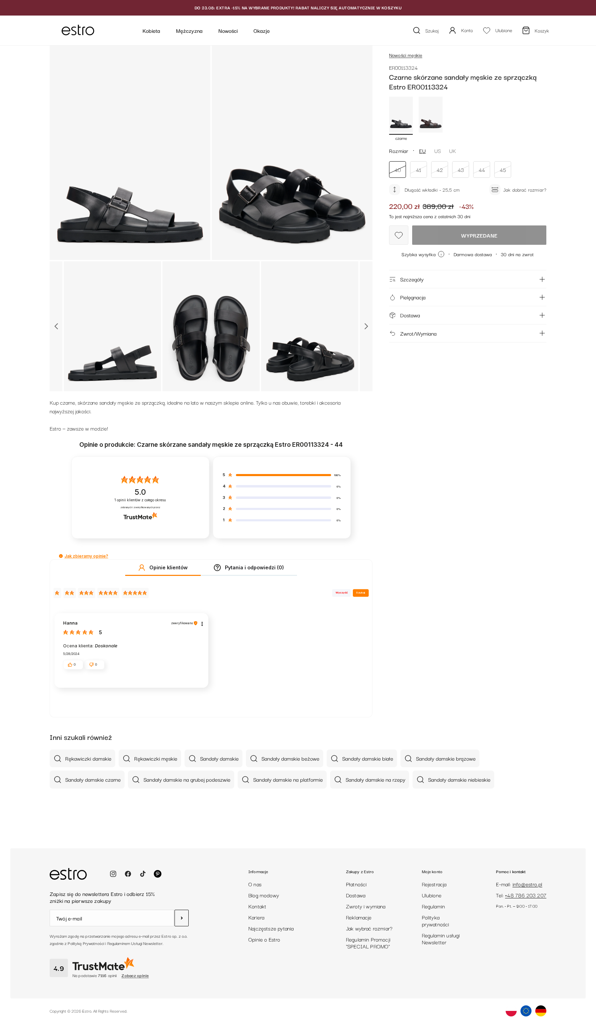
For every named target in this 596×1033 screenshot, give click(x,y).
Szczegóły (412, 279)
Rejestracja (434, 884)
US (437, 150)
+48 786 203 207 (525, 895)
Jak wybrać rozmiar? (369, 928)
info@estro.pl (527, 884)
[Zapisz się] (182, 918)
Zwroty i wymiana (366, 906)
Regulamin (433, 906)
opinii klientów (140, 500)
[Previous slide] (56, 326)
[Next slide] (366, 326)
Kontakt (257, 906)
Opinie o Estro (264, 939)
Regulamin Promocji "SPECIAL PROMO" (368, 942)
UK (452, 150)
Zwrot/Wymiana (418, 333)
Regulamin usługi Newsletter (441, 938)
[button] (61, 556)
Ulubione (431, 895)
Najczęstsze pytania (271, 928)
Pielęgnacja (413, 297)
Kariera (256, 917)
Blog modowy (263, 895)
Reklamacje (359, 917)
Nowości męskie (405, 55)
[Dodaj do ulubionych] (398, 235)
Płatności (356, 884)
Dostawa (410, 315)
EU (422, 150)
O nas (254, 884)
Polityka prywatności (435, 920)
